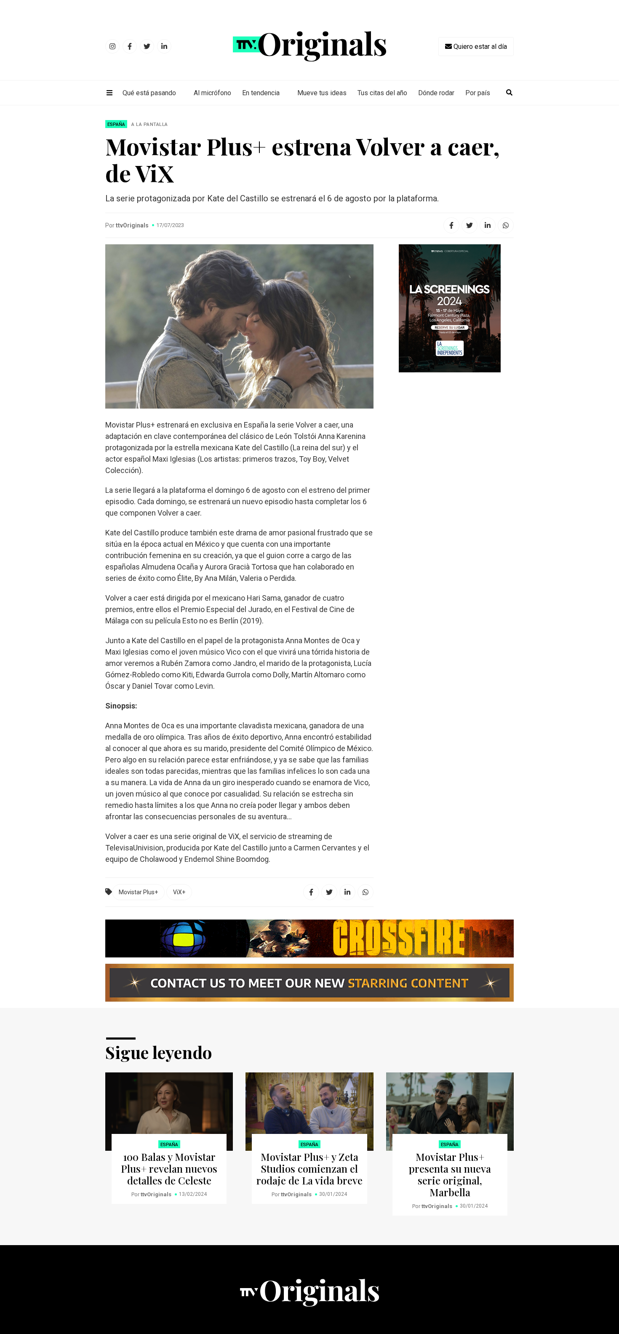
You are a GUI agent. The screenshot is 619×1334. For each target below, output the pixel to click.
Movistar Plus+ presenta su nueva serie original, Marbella (450, 1174)
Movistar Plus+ (138, 892)
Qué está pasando (149, 93)
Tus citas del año (382, 93)
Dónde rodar (436, 93)
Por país (477, 93)
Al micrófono (212, 93)
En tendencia (261, 93)
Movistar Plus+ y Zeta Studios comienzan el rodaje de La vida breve (309, 1168)
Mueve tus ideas (322, 93)
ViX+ (179, 892)
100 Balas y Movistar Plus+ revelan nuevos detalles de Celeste (169, 1168)
